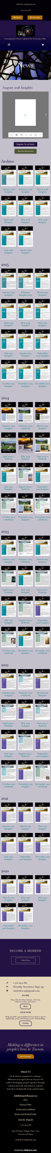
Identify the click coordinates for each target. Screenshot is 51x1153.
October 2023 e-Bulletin (8, 652)
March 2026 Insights (42, 190)
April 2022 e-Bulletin (8, 724)
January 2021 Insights (8, 827)
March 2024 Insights (42, 427)
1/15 (11, 135)
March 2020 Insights (8, 899)
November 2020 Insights (25, 927)
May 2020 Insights (25, 899)
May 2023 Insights (25, 591)
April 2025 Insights (8, 324)
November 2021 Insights (42, 858)
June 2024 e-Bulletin (42, 457)
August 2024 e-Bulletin (25, 488)
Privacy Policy (26, 1104)
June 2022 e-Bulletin (42, 724)
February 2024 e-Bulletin (25, 427)
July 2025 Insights (8, 354)
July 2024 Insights (8, 488)
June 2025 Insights (42, 324)
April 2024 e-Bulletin (8, 457)
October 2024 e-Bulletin (8, 518)
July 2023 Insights (8, 621)
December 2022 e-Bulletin (42, 785)
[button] (9, 44)
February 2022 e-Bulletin (25, 694)
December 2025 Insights (42, 384)
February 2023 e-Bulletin (25, 560)
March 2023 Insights (42, 560)
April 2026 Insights (8, 221)
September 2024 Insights (42, 488)
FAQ (25, 1099)
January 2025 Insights (8, 293)
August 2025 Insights (25, 354)
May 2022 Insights (25, 724)
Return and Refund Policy (25, 1114)
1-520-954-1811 (25, 10)
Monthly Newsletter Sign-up (28, 986)
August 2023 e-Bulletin (25, 621)
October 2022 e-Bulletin (8, 785)
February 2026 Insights (25, 190)
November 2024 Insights (25, 518)
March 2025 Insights (42, 293)
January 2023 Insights (8, 560)
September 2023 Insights (42, 621)
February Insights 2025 (25, 293)
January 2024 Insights (8, 427)
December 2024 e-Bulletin (42, 518)
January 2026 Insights (8, 190)
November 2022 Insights (25, 785)
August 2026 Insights (26, 251)
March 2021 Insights (25, 827)
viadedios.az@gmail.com (25, 4)
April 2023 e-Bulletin (9, 591)
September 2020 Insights (8, 927)
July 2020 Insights (42, 899)
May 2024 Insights (25, 457)
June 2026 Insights (42, 221)
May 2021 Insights (42, 827)
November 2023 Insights (25, 652)
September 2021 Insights (25, 858)
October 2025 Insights (8, 384)
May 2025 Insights (25, 324)
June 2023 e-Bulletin (42, 591)
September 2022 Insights (42, 755)
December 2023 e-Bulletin (42, 652)
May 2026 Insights (25, 221)
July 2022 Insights (8, 755)
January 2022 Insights (8, 694)
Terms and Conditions (25, 1109)
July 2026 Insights (8, 251)
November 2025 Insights (25, 384)
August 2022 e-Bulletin (25, 755)
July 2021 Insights (8, 858)
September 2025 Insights (42, 354)
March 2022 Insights (42, 694)
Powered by (25, 1150)
